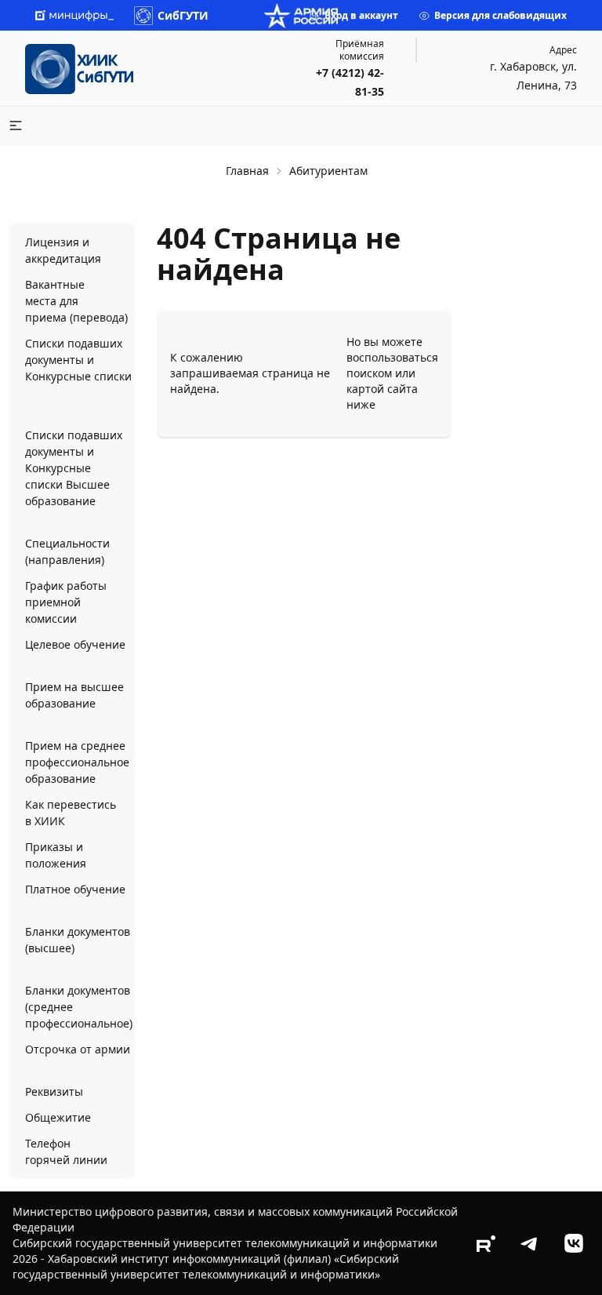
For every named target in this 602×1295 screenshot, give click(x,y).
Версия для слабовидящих (500, 15)
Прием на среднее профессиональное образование (77, 762)
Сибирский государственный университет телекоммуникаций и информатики (225, 1242)
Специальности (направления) (67, 551)
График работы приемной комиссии (66, 602)
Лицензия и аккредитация (63, 250)
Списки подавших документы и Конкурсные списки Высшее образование (73, 467)
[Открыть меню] (15, 125)
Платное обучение (75, 889)
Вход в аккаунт (361, 15)
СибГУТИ (183, 15)
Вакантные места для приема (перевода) (76, 301)
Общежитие (58, 1117)
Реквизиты (54, 1091)
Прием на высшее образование (74, 695)
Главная (247, 170)
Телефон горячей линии (66, 1151)
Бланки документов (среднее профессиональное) (78, 1007)
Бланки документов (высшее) (77, 939)
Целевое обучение (75, 644)
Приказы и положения (55, 855)
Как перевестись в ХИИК (70, 812)
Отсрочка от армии (77, 1049)
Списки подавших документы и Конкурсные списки (78, 360)
